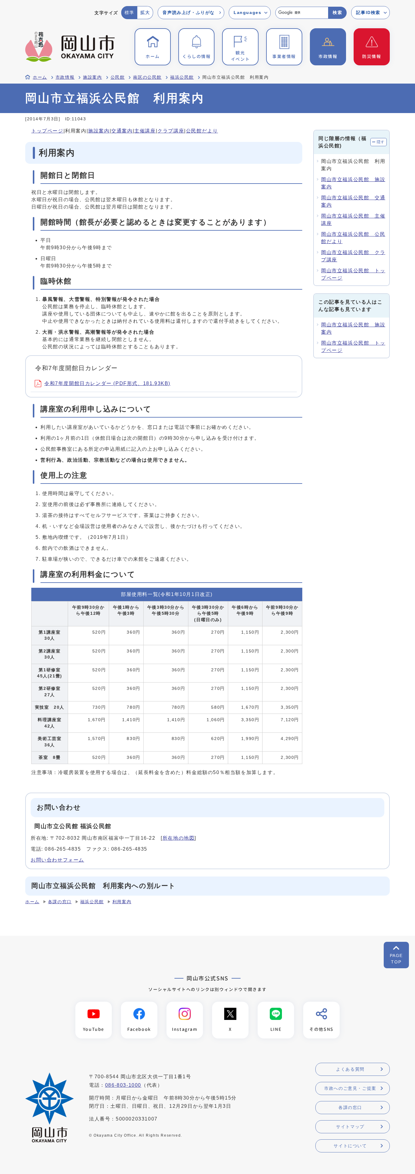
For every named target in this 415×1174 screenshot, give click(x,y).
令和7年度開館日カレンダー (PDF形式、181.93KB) (107, 383)
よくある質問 (350, 1069)
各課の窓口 (60, 902)
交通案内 (121, 130)
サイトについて (350, 1145)
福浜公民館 (182, 77)
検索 (337, 12)
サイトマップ (350, 1126)
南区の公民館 (147, 77)
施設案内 (92, 77)
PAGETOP (396, 958)
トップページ (47, 130)
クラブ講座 (170, 130)
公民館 (118, 77)
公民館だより (202, 130)
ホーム (40, 77)
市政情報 (65, 77)
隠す (381, 142)
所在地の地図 (179, 838)
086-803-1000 (123, 1085)
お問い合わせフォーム (57, 859)
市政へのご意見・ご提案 (350, 1088)
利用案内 (121, 902)
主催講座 (145, 130)
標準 (129, 12)
